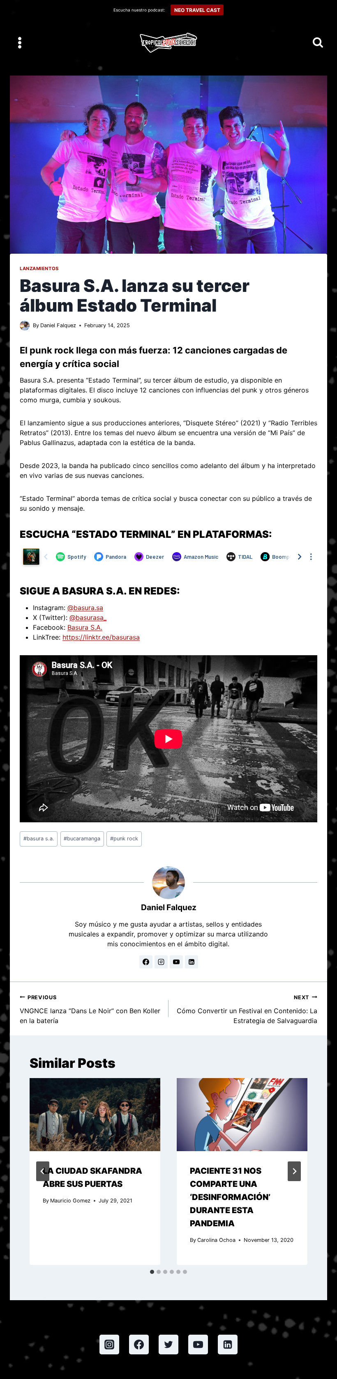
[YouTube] (198, 1344)
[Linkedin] (228, 1344)
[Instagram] (109, 1344)
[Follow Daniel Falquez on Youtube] (176, 961)
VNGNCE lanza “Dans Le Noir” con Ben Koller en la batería (90, 1009)
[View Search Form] (318, 43)
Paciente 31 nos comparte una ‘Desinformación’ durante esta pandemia (230, 1197)
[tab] (152, 1272)
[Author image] (25, 325)
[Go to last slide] (42, 1171)
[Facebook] (139, 1344)
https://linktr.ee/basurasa (101, 637)
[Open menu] (20, 42)
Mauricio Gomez (70, 1201)
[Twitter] (168, 1344)
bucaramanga (82, 838)
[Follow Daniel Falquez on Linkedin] (191, 961)
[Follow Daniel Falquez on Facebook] (145, 961)
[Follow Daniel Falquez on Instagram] (161, 961)
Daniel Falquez (58, 325)
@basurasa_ (87, 617)
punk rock (124, 838)
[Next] (294, 1171)
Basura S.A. (84, 627)
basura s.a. (38, 838)
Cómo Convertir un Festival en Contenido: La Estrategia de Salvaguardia (247, 1009)
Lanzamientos (39, 268)
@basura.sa (85, 607)
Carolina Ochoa (216, 1240)
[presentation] (95, 1115)
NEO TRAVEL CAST (197, 10)
